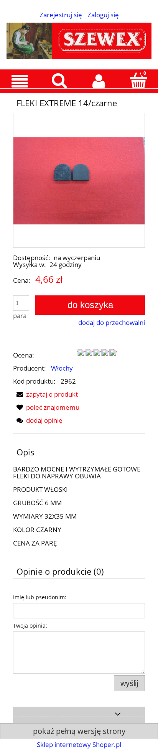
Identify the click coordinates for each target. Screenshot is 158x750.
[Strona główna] (79, 39)
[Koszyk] (138, 80)
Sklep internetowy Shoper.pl (79, 744)
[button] (20, 81)
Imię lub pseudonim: (39, 597)
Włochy (62, 368)
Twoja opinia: (30, 625)
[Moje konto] (98, 81)
